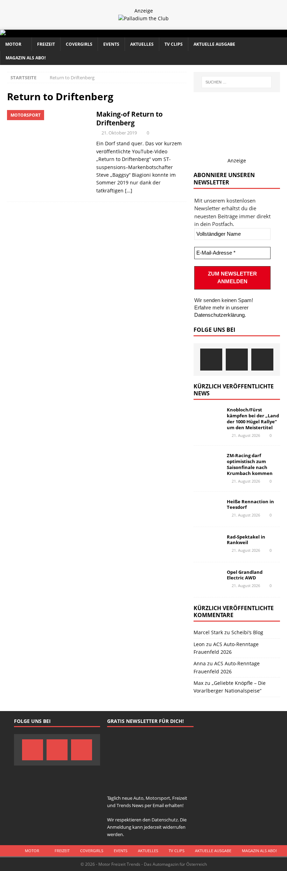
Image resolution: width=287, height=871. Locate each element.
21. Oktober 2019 (119, 133)
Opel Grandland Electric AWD (244, 575)
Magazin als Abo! (26, 58)
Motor (13, 44)
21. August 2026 (246, 435)
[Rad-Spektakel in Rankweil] (208, 544)
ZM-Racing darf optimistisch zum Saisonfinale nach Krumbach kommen (250, 464)
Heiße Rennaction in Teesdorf (250, 504)
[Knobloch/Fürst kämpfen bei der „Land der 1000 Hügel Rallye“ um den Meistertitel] (208, 417)
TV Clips (173, 44)
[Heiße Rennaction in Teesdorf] (208, 509)
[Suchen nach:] (236, 82)
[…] (128, 190)
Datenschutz (165, 820)
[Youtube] (262, 360)
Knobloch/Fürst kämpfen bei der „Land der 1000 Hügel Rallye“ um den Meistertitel (253, 419)
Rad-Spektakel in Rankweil (246, 540)
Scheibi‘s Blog (247, 632)
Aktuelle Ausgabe (214, 44)
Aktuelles (142, 44)
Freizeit (46, 44)
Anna (200, 663)
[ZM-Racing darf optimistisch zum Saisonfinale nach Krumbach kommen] (208, 463)
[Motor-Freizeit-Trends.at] (31, 33)
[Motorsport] (48, 140)
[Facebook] (211, 360)
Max (198, 683)
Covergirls (79, 44)
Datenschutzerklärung (219, 315)
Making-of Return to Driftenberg (129, 118)
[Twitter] (237, 360)
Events (111, 44)
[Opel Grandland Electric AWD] (208, 579)
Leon (199, 644)
